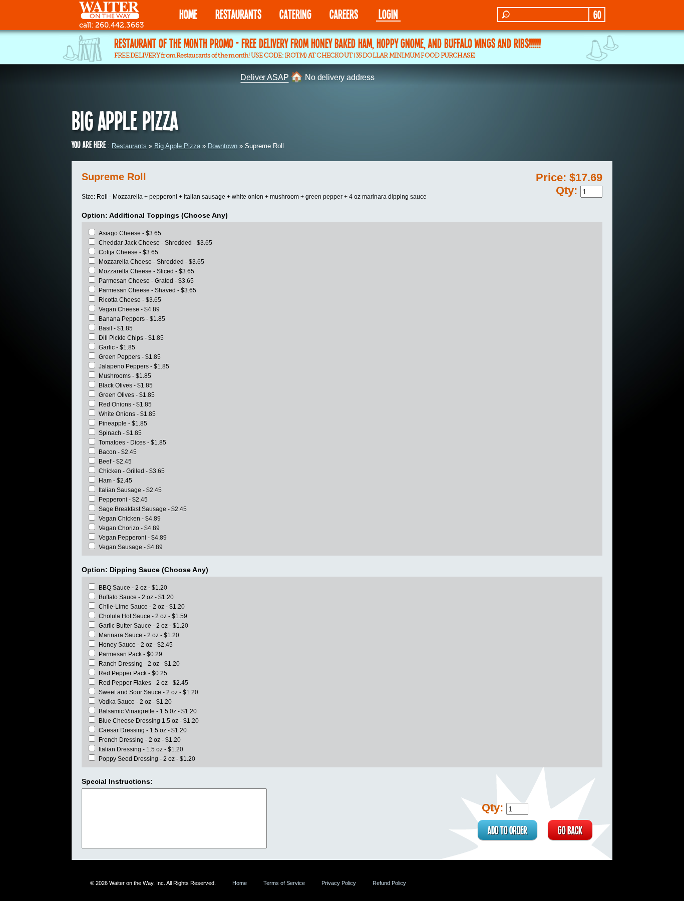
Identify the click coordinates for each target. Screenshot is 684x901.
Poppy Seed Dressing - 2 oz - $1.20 (147, 758)
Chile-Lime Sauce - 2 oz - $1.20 (142, 606)
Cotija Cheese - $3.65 (128, 252)
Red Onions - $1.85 (125, 404)
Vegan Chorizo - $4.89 (129, 528)
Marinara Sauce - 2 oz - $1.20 (139, 635)
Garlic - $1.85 (117, 347)
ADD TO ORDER (507, 829)
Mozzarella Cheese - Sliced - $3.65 (146, 271)
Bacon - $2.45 (118, 452)
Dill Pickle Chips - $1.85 (131, 337)
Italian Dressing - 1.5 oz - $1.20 (141, 749)
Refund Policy (389, 883)
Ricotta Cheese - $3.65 (130, 299)
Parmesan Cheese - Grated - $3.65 (146, 280)
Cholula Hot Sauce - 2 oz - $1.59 (143, 616)
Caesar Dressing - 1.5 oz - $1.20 (143, 730)
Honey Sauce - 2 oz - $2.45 (136, 644)
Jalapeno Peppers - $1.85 (134, 366)
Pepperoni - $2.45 (123, 499)
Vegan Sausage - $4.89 (131, 547)
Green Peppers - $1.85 (130, 356)
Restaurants (129, 146)
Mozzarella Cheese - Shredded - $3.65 (151, 261)
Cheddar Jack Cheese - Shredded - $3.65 (155, 242)
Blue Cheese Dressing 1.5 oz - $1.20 (149, 720)
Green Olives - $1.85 (127, 394)
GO (597, 14)
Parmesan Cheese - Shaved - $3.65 (147, 290)
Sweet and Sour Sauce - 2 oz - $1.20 (148, 692)
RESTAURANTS (238, 14)
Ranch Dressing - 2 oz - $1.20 (139, 663)
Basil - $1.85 (116, 328)
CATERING (295, 14)
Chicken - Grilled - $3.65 (132, 471)
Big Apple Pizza (177, 146)
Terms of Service (284, 883)
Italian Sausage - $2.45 (130, 490)
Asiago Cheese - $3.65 (130, 233)
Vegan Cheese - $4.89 (129, 309)
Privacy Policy (338, 883)
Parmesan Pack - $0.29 (130, 654)
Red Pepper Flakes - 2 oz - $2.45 (143, 682)
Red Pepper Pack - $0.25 (133, 673)
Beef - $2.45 (115, 461)
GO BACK (570, 829)
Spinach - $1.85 (120, 432)
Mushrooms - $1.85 (125, 375)
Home (239, 883)
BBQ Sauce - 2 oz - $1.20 (133, 587)
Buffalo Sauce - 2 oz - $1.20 (136, 597)
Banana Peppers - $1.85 (132, 318)
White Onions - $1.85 (127, 413)
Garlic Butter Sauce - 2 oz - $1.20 (143, 625)
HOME (188, 14)
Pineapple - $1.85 (123, 423)
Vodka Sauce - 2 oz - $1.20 (135, 701)
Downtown (222, 146)
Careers (343, 14)
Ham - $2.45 (115, 480)
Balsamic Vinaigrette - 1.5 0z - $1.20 (148, 711)
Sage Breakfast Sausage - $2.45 (143, 509)
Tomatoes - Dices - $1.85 (132, 442)
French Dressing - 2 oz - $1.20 (140, 739)
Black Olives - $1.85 (126, 385)
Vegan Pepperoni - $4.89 (133, 537)
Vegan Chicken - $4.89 (130, 518)
